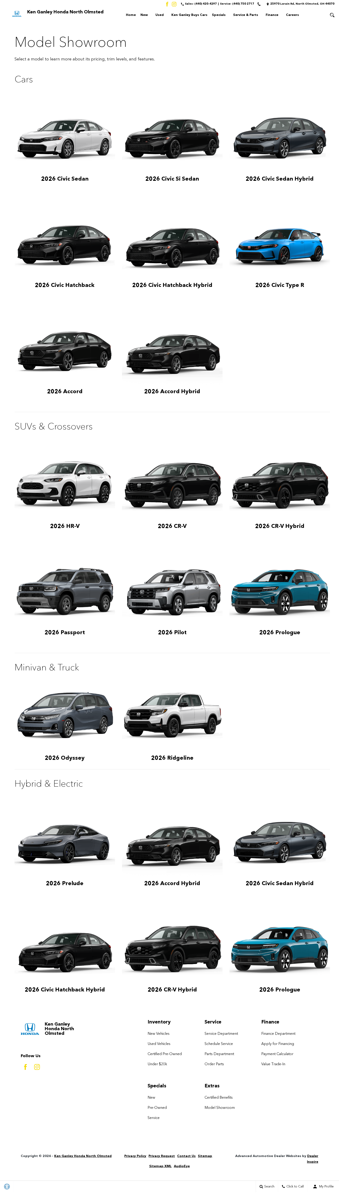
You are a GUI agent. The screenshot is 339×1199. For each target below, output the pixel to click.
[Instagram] (174, 4)
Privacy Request (162, 1156)
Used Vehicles (159, 1044)
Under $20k (157, 1064)
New (144, 15)
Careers (292, 15)
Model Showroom (220, 1108)
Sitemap (205, 1156)
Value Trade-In (273, 1064)
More (310, 15)
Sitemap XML (160, 1166)
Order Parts (214, 1064)
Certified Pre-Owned (165, 1054)
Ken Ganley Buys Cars (189, 15)
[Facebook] (167, 4)
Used (159, 15)
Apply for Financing (277, 1044)
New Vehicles (159, 1034)
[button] (332, 15)
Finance (272, 15)
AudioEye (182, 1166)
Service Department (221, 1034)
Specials (219, 15)
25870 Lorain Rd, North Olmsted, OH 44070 (302, 4)
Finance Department (278, 1034)
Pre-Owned (157, 1108)
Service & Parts (245, 15)
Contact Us (186, 1156)
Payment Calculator (277, 1054)
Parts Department (219, 1054)
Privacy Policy (135, 1156)
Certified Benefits (219, 1098)
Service (154, 1118)
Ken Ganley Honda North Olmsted (83, 1156)
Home (131, 15)
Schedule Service (219, 1044)
